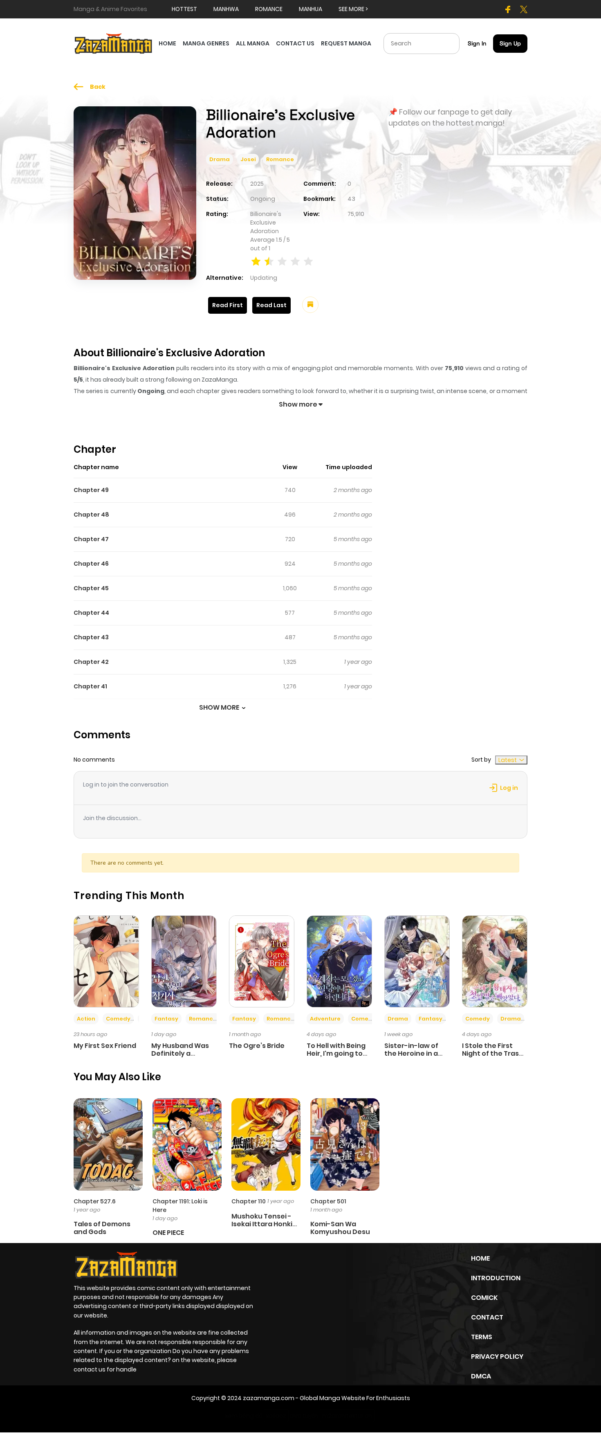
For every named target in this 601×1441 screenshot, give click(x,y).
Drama (219, 159)
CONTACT (487, 1317)
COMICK (484, 1297)
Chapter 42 (91, 662)
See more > (353, 9)
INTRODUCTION (495, 1278)
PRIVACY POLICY (497, 1356)
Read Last (271, 305)
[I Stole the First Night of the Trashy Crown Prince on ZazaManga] (494, 961)
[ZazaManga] (114, 43)
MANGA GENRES (206, 43)
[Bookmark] (310, 305)
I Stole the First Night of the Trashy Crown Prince (494, 1053)
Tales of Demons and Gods (102, 1227)
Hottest (184, 9)
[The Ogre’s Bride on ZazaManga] (261, 961)
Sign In (477, 43)
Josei (248, 159)
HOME (167, 43)
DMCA (481, 1376)
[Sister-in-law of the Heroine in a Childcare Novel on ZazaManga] (417, 961)
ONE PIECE (168, 1232)
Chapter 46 (91, 564)
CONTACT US (295, 43)
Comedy (118, 1019)
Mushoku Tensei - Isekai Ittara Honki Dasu (261, 1224)
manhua (310, 9)
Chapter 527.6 (95, 1201)
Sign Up (510, 43)
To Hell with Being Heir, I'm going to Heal (336, 1053)
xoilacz (276, 1416)
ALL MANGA (252, 43)
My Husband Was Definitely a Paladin (180, 1053)
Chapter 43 (91, 637)
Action (86, 1019)
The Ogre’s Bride (257, 1045)
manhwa (226, 9)
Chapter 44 (91, 613)
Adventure (325, 1019)
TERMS (481, 1337)
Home (480, 1258)
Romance (280, 159)
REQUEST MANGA (346, 43)
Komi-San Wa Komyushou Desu (340, 1227)
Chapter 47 (91, 539)
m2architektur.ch (347, 1416)
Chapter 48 (91, 514)
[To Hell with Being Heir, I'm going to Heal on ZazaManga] (339, 961)
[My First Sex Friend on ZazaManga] (106, 961)
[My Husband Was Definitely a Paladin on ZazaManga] (184, 961)
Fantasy (166, 1019)
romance (269, 9)
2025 (257, 184)
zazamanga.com (268, 1398)
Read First (227, 305)
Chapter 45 (91, 588)
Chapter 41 (90, 686)
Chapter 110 (248, 1201)
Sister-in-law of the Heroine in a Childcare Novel (411, 1053)
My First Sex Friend (105, 1045)
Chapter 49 (91, 490)
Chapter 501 (328, 1201)
